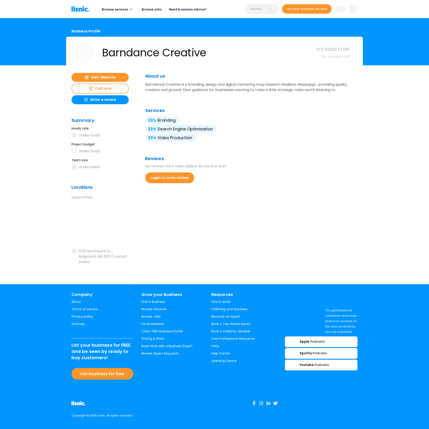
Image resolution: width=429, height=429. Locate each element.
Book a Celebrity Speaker (230, 331)
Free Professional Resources (233, 338)
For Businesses (152, 324)
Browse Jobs (151, 316)
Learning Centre (224, 361)
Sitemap (78, 324)
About (76, 301)
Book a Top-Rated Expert (230, 324)
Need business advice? (188, 9)
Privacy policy (82, 316)
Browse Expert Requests (160, 353)
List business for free (102, 373)
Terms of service (85, 309)
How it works (221, 301)
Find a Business (153, 301)
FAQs (215, 346)
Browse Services (153, 309)
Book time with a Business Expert (167, 346)
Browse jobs (152, 9)
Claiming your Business (229, 309)
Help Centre (220, 353)
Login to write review (170, 177)
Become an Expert (225, 316)
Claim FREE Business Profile (162, 331)
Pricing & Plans (152, 338)
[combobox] (246, 9)
